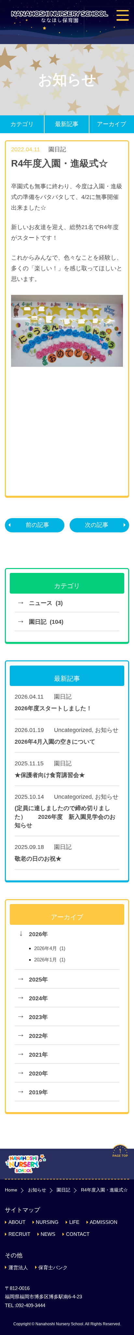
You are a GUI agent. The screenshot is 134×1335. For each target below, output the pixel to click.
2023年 (38, 1017)
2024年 (38, 998)
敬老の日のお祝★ (38, 858)
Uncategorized (73, 730)
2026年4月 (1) (49, 948)
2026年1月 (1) (49, 959)
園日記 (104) (46, 622)
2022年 (38, 1036)
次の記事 (96, 525)
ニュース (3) (46, 603)
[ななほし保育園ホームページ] (59, 17)
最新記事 (66, 124)
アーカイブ (111, 124)
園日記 (57, 149)
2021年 (38, 1054)
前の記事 (37, 525)
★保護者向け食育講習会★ (50, 775)
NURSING (47, 1222)
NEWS (48, 1234)
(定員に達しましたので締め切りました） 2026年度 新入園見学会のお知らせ (65, 817)
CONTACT (77, 1234)
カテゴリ (22, 124)
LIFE (74, 1222)
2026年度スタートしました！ (53, 708)
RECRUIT (19, 1234)
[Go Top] (120, 1158)
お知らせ (106, 730)
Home (11, 1189)
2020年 (38, 1073)
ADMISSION (103, 1222)
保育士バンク (53, 1267)
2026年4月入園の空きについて (55, 741)
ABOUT (16, 1222)
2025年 (38, 979)
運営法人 (18, 1267)
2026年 (38, 934)
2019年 (38, 1092)
